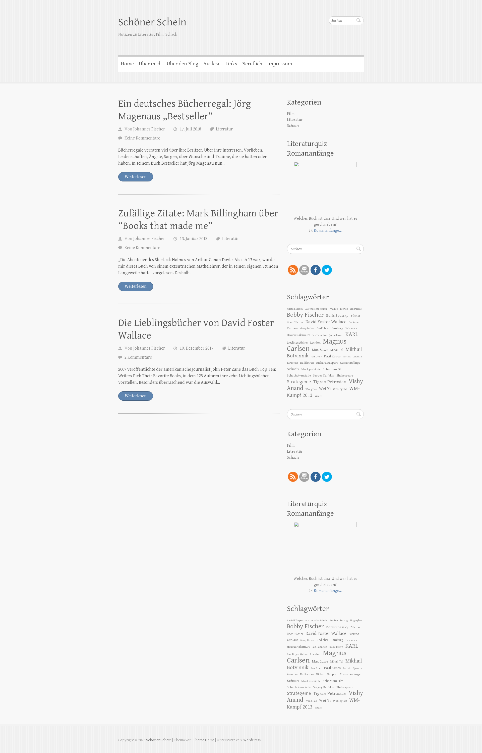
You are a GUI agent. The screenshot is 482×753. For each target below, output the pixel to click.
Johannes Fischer (149, 129)
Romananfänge (350, 363)
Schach (293, 125)
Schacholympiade (299, 375)
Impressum (279, 64)
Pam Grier (316, 356)
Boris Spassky (337, 315)
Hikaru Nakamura (298, 335)
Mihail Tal (336, 350)
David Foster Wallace (326, 321)
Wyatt (318, 396)
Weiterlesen (136, 176)
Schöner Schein (152, 22)
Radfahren (307, 363)
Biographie (356, 308)
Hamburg (337, 328)
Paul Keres (332, 356)
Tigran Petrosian (329, 382)
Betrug (344, 308)
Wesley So (340, 389)
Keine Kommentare (142, 138)
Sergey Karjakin (323, 375)
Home (127, 64)
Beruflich (252, 64)
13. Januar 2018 (193, 238)
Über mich (150, 64)
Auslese (211, 64)
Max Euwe (320, 349)
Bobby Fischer (305, 314)
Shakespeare (344, 375)
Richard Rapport (327, 363)
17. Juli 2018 (190, 129)
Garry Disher (307, 328)
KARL (351, 334)
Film (290, 113)
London (315, 343)
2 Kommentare (138, 357)
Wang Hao (311, 389)
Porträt (347, 356)
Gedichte (322, 328)
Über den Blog (182, 64)
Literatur (224, 129)
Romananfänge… (328, 230)
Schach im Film (333, 369)
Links (231, 64)
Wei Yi (325, 388)
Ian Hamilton (320, 335)
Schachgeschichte (311, 369)
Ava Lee (334, 308)
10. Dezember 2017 (196, 348)
